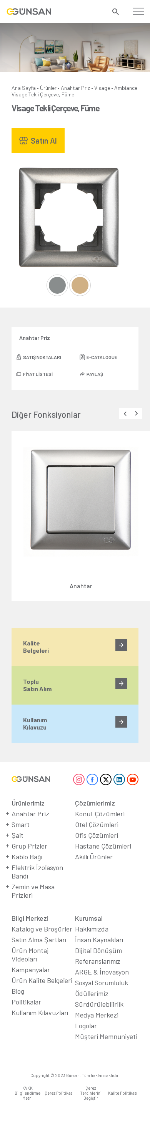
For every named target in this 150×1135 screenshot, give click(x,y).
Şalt (17, 835)
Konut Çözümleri (100, 813)
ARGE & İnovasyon (102, 972)
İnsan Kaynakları (99, 939)
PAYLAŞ (95, 374)
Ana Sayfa (24, 87)
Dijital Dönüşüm (98, 950)
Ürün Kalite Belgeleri (42, 980)
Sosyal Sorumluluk (101, 982)
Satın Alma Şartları (39, 939)
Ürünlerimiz (28, 803)
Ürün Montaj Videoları (30, 954)
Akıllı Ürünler (94, 856)
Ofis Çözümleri (96, 835)
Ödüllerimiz (91, 993)
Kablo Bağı (27, 856)
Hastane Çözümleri (103, 846)
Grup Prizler (29, 846)
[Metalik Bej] (80, 285)
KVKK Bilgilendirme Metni (27, 1092)
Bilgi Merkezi (30, 918)
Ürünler (48, 87)
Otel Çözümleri (96, 824)
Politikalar (26, 1002)
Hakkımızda (91, 929)
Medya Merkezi (96, 1015)
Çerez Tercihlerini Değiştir (91, 1092)
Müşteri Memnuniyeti (106, 1036)
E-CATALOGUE (102, 357)
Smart (21, 824)
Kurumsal (89, 918)
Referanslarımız (97, 961)
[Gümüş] (57, 285)
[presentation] (125, 413)
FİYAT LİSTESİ (38, 374)
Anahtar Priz (75, 87)
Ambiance (125, 87)
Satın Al (44, 140)
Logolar (86, 1025)
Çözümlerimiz (95, 803)
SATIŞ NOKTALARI (42, 357)
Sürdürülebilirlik (99, 1004)
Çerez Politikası (59, 1092)
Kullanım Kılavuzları (40, 1012)
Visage (102, 87)
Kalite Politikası (122, 1092)
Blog (18, 991)
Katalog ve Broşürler (42, 929)
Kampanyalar (31, 969)
